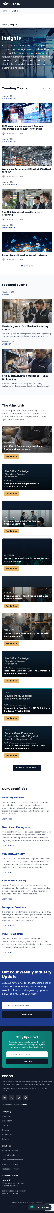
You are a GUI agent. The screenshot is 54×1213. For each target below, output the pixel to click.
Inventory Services (13, 797)
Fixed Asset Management (17, 827)
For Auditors (7, 1134)
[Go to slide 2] (24, 266)
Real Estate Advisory (14, 880)
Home (4, 11)
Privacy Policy (13, 1207)
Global (24, 1104)
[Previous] (43, 88)
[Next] (49, 88)
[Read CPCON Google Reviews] (25, 1097)
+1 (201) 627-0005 (10, 1193)
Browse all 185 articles (27, 768)
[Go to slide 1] (22, 266)
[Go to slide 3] (27, 266)
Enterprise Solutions (14, 907)
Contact (5, 1139)
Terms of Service (26, 1207)
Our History (7, 1121)
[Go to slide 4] (29, 266)
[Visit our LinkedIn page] (4, 1097)
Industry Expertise (13, 933)
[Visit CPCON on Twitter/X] (11, 1097)
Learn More (7, 819)
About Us (6, 1116)
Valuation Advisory (13, 853)
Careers (5, 1130)
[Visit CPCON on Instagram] (18, 1097)
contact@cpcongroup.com (14, 1191)
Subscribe (27, 1014)
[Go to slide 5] (32, 266)
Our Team (6, 1125)
